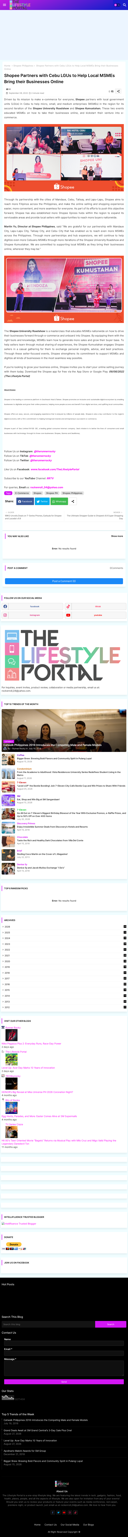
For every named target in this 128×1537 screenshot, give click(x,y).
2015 (65, 990)
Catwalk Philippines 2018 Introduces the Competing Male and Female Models (46, 1420)
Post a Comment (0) (64, 581)
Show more (117, 536)
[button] (117, 5)
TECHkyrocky (13, 1076)
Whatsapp (61, 501)
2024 (65, 938)
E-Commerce (22, 493)
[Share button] (73, 501)
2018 (65, 973)
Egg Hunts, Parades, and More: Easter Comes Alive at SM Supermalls (39, 1116)
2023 (65, 944)
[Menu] (4, 5)
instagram (35, 615)
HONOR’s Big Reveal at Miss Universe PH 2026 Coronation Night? (37, 1092)
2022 (65, 949)
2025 (65, 932)
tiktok (98, 606)
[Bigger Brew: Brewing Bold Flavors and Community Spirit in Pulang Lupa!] (8, 759)
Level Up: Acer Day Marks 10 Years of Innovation (28, 1067)
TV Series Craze (14, 1124)
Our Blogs (88, 1524)
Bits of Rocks (13, 1100)
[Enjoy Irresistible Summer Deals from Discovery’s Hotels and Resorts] (8, 828)
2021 (65, 955)
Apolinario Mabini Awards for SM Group (25, 1450)
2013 (65, 1001)
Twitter (44, 501)
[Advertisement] (64, 35)
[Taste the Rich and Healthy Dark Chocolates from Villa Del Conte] (8, 841)
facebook (34, 606)
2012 (65, 1007)
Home (7, 65)
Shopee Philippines (23, 65)
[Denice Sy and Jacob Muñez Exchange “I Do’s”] (8, 869)
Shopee (38, 493)
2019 (65, 967)
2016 (65, 984)
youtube (98, 615)
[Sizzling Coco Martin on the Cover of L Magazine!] (8, 855)
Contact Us (50, 1524)
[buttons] (52, 1512)
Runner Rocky (13, 1027)
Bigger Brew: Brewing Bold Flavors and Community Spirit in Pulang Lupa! (43, 1461)
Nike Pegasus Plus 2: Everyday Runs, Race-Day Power (31, 1043)
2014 (65, 996)
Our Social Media (70, 1524)
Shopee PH (52, 493)
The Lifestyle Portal (16, 1051)
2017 (65, 978)
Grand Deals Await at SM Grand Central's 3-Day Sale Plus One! (38, 1430)
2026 (65, 926)
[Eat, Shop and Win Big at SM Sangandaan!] (8, 800)
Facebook (27, 501)
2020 (65, 961)
